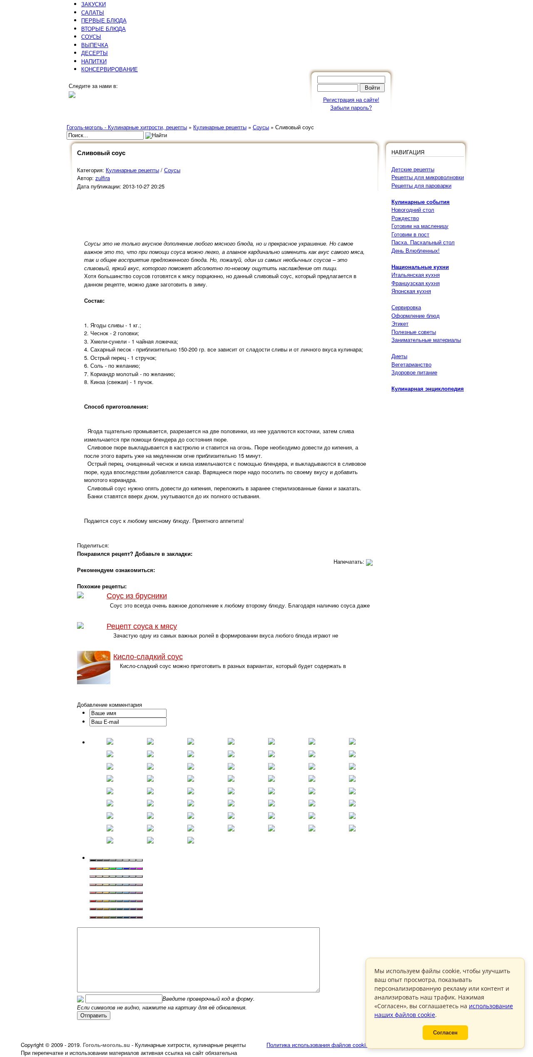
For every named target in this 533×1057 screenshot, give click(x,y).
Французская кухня (415, 283)
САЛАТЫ (92, 12)
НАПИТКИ (94, 61)
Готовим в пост (410, 234)
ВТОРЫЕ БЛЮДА (103, 29)
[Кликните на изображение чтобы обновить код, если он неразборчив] (80, 998)
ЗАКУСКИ (93, 4)
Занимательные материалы (426, 340)
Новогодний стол (412, 209)
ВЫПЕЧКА (94, 45)
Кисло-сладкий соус (148, 656)
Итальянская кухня (415, 275)
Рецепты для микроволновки (427, 177)
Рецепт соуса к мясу (142, 625)
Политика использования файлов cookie (317, 1045)
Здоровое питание (414, 372)
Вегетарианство (411, 364)
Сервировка (406, 307)
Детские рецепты (412, 169)
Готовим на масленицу (419, 226)
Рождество (405, 218)
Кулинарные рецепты (132, 170)
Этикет (399, 323)
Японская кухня (411, 291)
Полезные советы (413, 332)
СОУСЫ (91, 36)
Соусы (172, 170)
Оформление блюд (415, 315)
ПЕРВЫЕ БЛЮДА (104, 20)
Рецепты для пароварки (421, 185)
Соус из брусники (137, 595)
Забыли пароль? (351, 107)
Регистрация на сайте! (351, 99)
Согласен (445, 1032)
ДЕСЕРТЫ (94, 53)
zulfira (102, 178)
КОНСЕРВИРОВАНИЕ (109, 69)
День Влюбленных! (415, 250)
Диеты (399, 356)
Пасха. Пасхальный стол (423, 242)
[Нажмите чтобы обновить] (80, 998)
